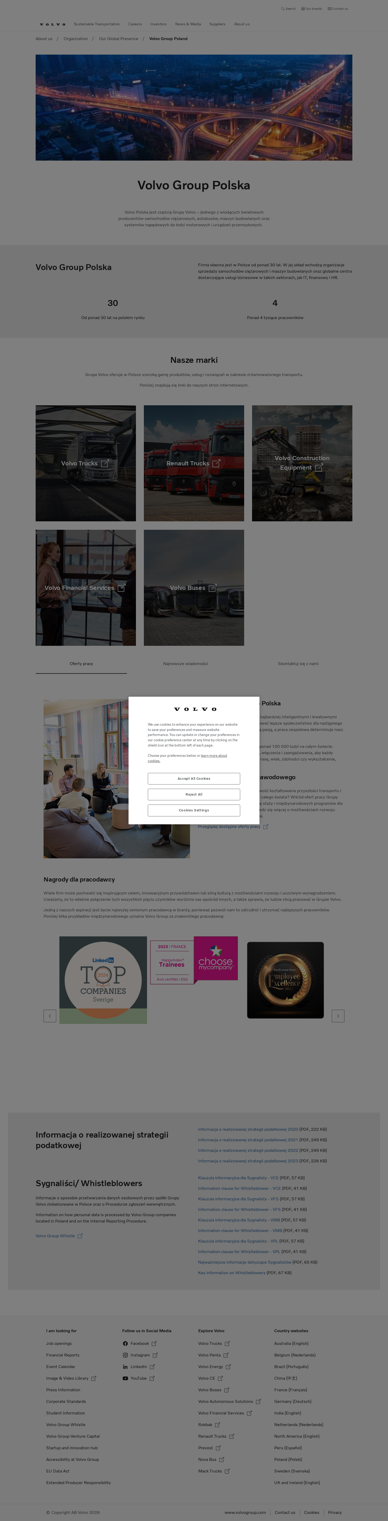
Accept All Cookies (194, 779)
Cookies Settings (194, 810)
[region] (194, 760)
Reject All (194, 794)
